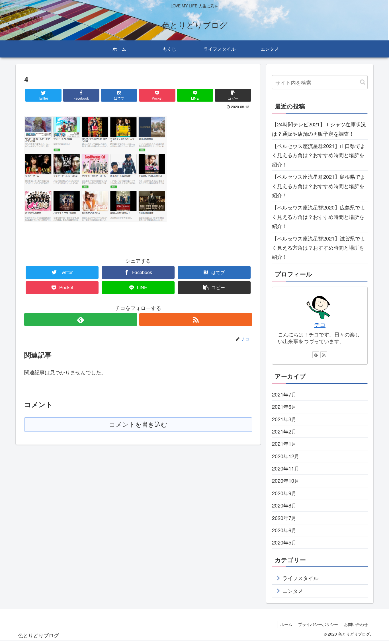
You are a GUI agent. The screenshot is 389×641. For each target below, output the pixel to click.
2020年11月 (285, 468)
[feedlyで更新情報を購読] (80, 319)
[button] (363, 82)
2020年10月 (285, 480)
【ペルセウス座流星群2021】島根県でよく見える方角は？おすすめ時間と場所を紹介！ (318, 186)
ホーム (286, 624)
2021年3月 (284, 418)
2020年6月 (284, 530)
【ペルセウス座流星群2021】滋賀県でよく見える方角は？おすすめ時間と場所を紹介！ (318, 247)
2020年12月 (285, 456)
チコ (319, 325)
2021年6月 (284, 406)
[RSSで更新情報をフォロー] (195, 319)
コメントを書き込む (138, 424)
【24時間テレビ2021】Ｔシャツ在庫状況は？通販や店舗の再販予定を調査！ (319, 128)
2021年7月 (284, 394)
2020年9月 (284, 493)
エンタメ (292, 590)
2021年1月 (284, 443)
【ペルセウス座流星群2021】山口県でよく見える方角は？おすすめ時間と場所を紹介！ (318, 155)
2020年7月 (284, 517)
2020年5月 (284, 542)
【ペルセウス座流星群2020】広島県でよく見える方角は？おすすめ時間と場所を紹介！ (318, 216)
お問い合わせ (356, 624)
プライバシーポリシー (318, 624)
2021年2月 (284, 431)
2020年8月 (284, 505)
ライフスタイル (300, 578)
